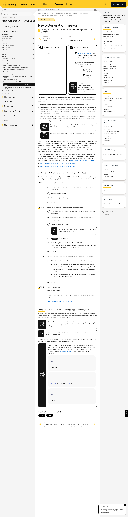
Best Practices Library (109, 190)
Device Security (108, 136)
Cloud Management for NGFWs (112, 64)
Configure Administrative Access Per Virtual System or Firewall (17, 88)
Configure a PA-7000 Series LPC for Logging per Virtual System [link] (58, 163)
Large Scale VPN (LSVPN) (8, 58)
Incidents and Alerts (109, 171)
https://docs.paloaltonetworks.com (109, 508)
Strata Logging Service (110, 38)
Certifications (5, 93)
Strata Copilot (119, 4)
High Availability (6, 47)
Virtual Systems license (84, 53)
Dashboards (107, 169)
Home (39, 13)
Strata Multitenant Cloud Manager (113, 98)
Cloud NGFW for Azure (110, 68)
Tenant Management (109, 48)
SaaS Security (107, 140)
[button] (127, 413)
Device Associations (109, 41)
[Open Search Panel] (105, 4)
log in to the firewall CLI (66, 351)
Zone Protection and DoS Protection (11, 91)
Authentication (5, 43)
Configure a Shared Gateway (10, 79)
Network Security (109, 211)
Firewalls (106, 73)
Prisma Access (107, 96)
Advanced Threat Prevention (111, 131)
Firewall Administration (7, 36)
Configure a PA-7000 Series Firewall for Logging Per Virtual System (19, 84)
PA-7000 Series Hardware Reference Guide (82, 160)
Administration (108, 214)
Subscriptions (5, 34)
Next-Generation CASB (110, 111)
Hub (105, 43)
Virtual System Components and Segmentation (14, 63)
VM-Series (106, 82)
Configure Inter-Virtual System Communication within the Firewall (17, 77)
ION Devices (107, 109)
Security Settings (6, 41)
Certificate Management (8, 45)
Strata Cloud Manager (109, 32)
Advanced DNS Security (110, 133)
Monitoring (4, 52)
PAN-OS (106, 75)
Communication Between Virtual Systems (13, 69)
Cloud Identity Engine (110, 36)
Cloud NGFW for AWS (110, 66)
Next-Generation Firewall (48, 13)
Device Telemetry (6, 38)
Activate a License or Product (112, 34)
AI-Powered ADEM (109, 100)
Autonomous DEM (108, 176)
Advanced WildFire (109, 126)
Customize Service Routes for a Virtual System (14, 81)
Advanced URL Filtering (110, 129)
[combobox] (17, 14)
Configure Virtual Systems (9, 74)
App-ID (4, 56)
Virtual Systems (6, 60)
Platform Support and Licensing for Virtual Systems (15, 67)
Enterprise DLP (108, 138)
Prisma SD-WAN (108, 107)
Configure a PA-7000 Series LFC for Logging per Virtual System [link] (58, 166)
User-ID (4, 54)
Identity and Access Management (113, 45)
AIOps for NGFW (108, 61)
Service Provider (108, 80)
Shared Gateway (7, 71)
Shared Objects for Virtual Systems (11, 65)
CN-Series (106, 71)
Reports (106, 174)
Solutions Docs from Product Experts (114, 203)
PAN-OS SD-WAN (108, 77)
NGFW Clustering (6, 49)
